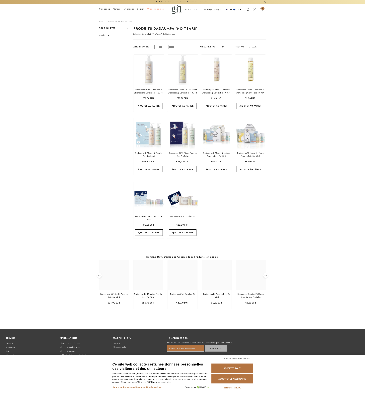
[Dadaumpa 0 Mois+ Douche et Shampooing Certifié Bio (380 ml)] (148, 70)
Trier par (239, 47)
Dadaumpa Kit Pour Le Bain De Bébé (216, 296)
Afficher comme (141, 47)
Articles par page (208, 47)
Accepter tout (232, 368)
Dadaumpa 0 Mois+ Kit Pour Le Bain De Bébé (114, 296)
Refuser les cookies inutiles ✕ (238, 358)
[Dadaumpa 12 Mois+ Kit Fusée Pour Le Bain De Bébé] (250, 133)
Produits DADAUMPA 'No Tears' (120, 22)
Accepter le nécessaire (232, 379)
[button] (153, 47)
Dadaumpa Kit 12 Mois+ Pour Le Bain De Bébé (148, 296)
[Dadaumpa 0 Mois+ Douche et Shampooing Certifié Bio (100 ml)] (216, 70)
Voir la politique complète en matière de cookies (137, 387)
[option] (114, 285)
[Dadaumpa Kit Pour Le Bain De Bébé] (148, 196)
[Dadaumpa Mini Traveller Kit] (182, 196)
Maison (102, 22)
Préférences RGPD (232, 388)
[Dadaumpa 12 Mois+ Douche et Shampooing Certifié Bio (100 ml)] (250, 70)
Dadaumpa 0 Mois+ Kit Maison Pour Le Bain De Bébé (251, 296)
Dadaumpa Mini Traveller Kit (182, 294)
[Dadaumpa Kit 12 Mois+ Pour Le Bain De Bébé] (182, 133)
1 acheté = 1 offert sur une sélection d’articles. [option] (182, 2)
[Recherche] (248, 9)
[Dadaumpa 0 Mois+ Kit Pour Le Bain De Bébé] (148, 133)
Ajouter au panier (149, 105)
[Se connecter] (254, 9)
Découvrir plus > (202, 2)
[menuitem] (114, 35)
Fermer (264, 2)
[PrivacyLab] (202, 387)
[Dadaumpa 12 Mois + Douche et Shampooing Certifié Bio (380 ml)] (182, 70)
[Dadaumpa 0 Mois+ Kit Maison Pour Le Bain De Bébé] (216, 133)
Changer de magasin (214, 9)
